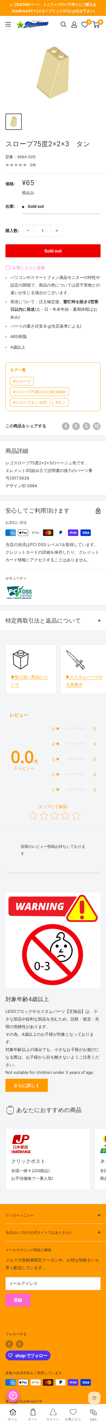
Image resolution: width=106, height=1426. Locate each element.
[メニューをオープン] (8, 24)
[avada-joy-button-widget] (13, 1395)
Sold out (53, 251)
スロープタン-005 (30, 402)
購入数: (12, 230)
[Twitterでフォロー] (19, 1344)
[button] (74, 728)
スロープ (22, 381)
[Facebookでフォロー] (9, 1344)
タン (60, 402)
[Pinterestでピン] (76, 426)
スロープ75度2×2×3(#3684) (39, 391)
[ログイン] (74, 25)
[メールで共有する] (97, 426)
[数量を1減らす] (28, 230)
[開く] (64, 25)
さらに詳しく (27, 1085)
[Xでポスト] (86, 426)
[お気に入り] (85, 25)
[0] (96, 24)
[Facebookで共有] (66, 426)
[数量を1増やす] (57, 230)
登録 (18, 1300)
